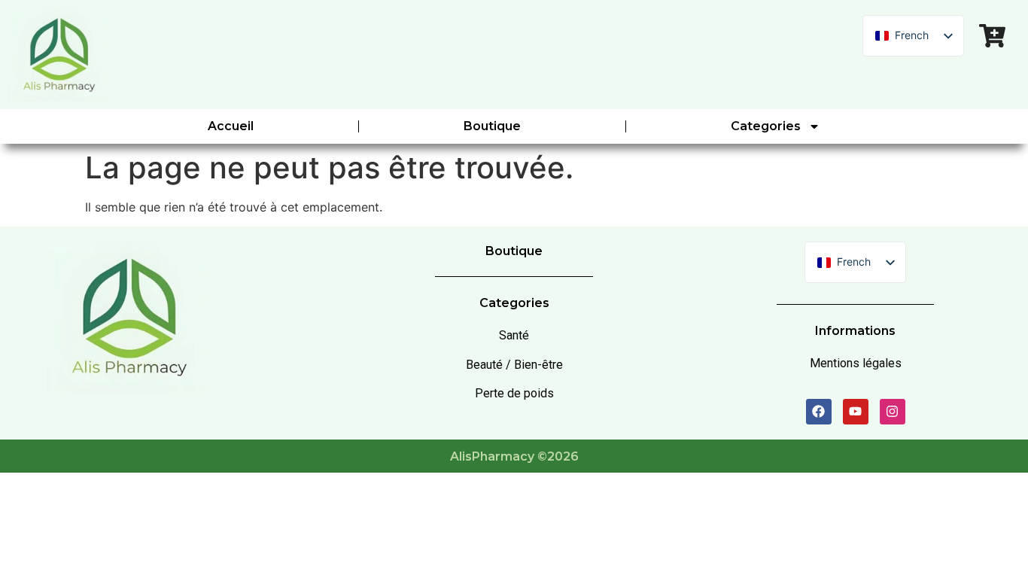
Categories (766, 126)
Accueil (231, 126)
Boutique (492, 126)
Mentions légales (856, 363)
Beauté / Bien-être (514, 364)
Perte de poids (514, 393)
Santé (514, 335)
